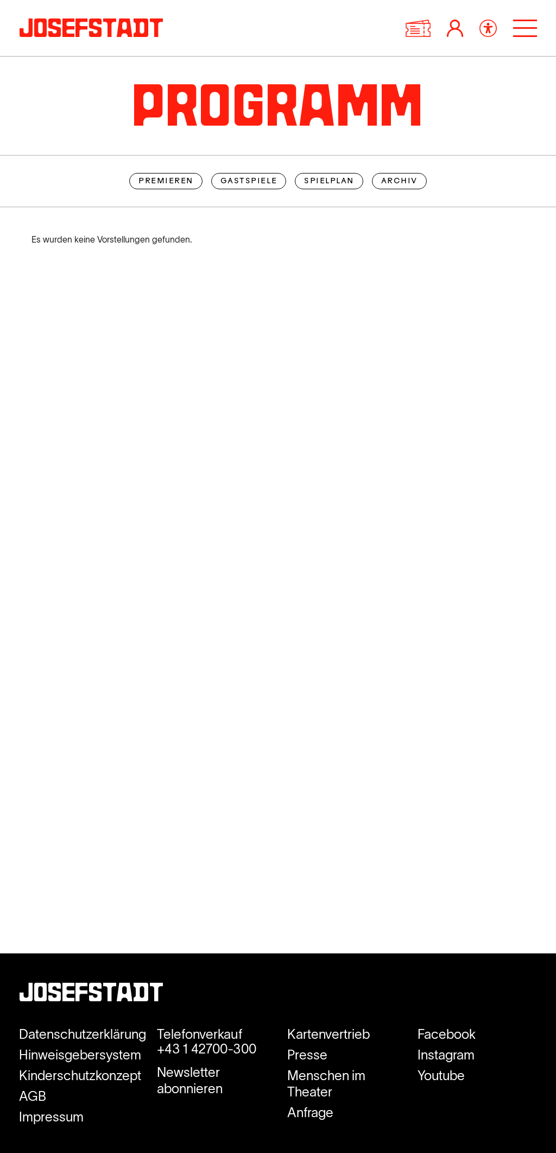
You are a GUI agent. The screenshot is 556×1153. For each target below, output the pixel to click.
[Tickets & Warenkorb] (418, 28)
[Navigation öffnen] (525, 28)
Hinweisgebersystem (80, 1054)
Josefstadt (91, 995)
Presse (307, 1054)
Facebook (447, 1034)
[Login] (455, 28)
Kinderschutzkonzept (80, 1075)
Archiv (399, 181)
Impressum (51, 1116)
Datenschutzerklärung (82, 1034)
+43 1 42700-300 (206, 1049)
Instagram (446, 1054)
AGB (32, 1096)
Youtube (441, 1075)
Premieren (165, 181)
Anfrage (310, 1112)
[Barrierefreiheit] (488, 28)
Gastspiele (248, 181)
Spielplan (329, 181)
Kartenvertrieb (328, 1034)
